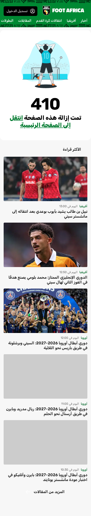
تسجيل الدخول (17, 11)
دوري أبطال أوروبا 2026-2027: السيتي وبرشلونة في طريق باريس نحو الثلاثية (47, 345)
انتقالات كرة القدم (49, 21)
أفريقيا (71, 21)
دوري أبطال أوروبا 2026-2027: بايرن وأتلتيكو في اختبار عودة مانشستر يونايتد (47, 477)
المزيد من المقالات (49, 491)
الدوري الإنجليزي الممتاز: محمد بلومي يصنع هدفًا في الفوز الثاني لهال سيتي (47, 279)
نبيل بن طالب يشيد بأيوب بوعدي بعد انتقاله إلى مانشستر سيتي (49, 214)
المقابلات (24, 21)
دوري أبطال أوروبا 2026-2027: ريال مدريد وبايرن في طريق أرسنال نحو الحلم (46, 411)
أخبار (84, 21)
